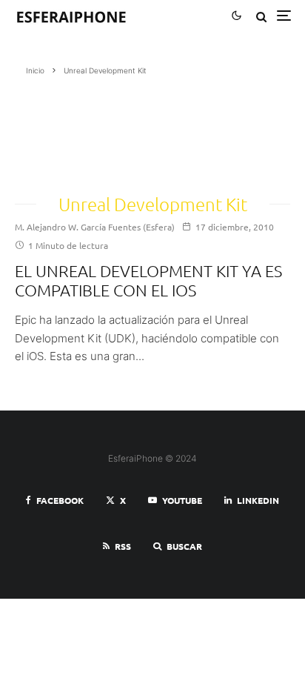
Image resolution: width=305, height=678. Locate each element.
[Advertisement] (88, 130)
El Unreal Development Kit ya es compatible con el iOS (148, 280)
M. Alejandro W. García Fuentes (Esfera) (95, 227)
